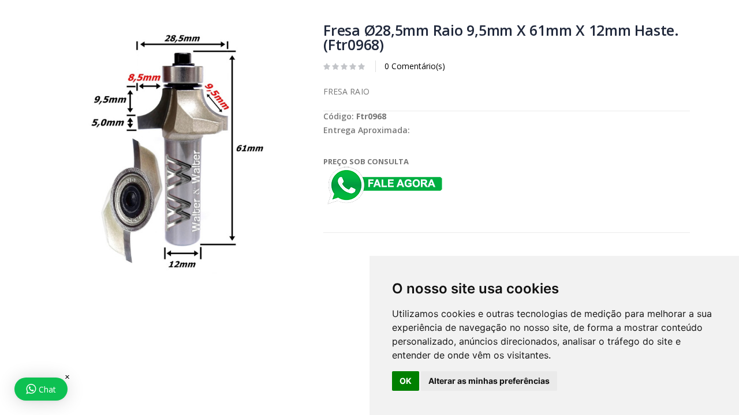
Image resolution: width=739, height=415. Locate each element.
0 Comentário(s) (415, 66)
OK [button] (406, 381)
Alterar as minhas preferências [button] (489, 381)
